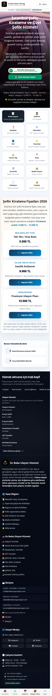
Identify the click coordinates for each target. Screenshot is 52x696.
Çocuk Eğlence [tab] (31, 389)
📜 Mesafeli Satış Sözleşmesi (15, 499)
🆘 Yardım (6, 617)
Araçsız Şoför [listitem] (7, 422)
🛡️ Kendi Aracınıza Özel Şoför (15, 545)
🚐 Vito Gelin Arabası (11, 562)
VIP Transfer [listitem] (7, 436)
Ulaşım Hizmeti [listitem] (8, 408)
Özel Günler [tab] (17, 389)
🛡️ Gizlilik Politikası (10, 524)
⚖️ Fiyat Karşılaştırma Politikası (16, 503)
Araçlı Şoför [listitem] (7, 415)
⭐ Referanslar (8, 528)
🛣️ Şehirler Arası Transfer (13, 558)
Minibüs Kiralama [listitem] (9, 443)
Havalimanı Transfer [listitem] (10, 429)
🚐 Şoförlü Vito (8, 570)
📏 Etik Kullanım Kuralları (13, 515)
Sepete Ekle (27, 252)
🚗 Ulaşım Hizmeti (10, 541)
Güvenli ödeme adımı (12, 683)
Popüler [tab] (5, 389)
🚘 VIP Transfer (9, 554)
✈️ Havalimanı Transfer (12, 549)
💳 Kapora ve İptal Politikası (14, 507)
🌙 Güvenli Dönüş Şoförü (13, 574)
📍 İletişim (7, 621)
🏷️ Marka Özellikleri (11, 520)
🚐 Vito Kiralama (9, 566)
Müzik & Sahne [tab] (45, 389)
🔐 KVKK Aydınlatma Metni (14, 511)
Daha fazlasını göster (12, 451)
